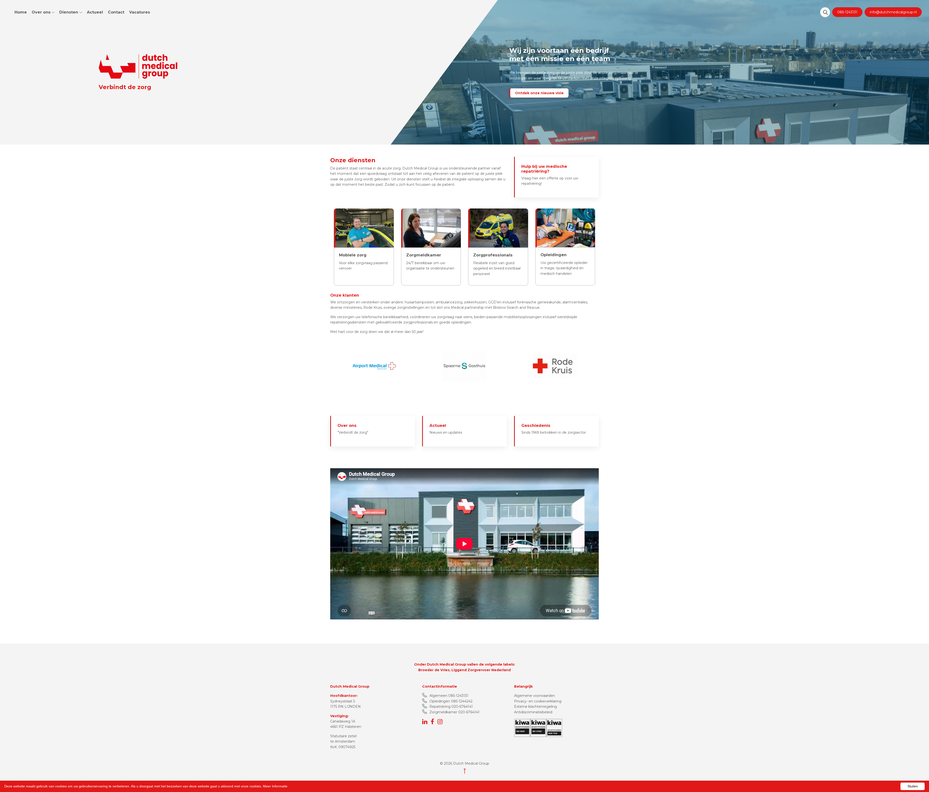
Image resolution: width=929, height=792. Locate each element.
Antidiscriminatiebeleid (533, 712)
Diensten (69, 12)
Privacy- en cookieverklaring (538, 701)
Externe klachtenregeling (535, 706)
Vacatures (139, 12)
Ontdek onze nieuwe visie (539, 93)
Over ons (42, 12)
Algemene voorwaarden (534, 696)
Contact (116, 12)
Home (21, 12)
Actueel (95, 12)
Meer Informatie (275, 786)
